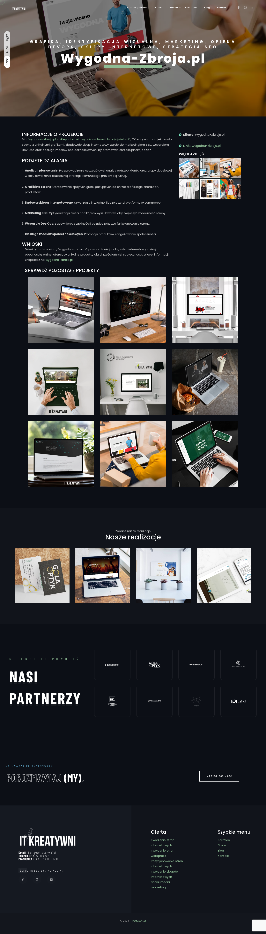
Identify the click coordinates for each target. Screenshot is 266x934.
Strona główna (137, 7)
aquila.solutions (61, 437)
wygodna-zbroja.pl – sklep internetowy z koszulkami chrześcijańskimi (79, 139)
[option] (133, 58)
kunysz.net (205, 364)
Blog (207, 7)
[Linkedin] (51, 879)
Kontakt (222, 7)
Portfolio (191, 7)
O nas (158, 7)
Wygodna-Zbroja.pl (133, 434)
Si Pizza (133, 293)
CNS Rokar (205, 292)
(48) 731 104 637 (40, 855)
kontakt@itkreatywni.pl (42, 852)
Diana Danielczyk (133, 364)
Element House (61, 364)
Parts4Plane (61, 290)
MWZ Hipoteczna (205, 436)
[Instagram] (37, 879)
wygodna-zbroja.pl (59, 260)
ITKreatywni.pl (138, 920)
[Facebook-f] (22, 879)
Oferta (173, 7)
